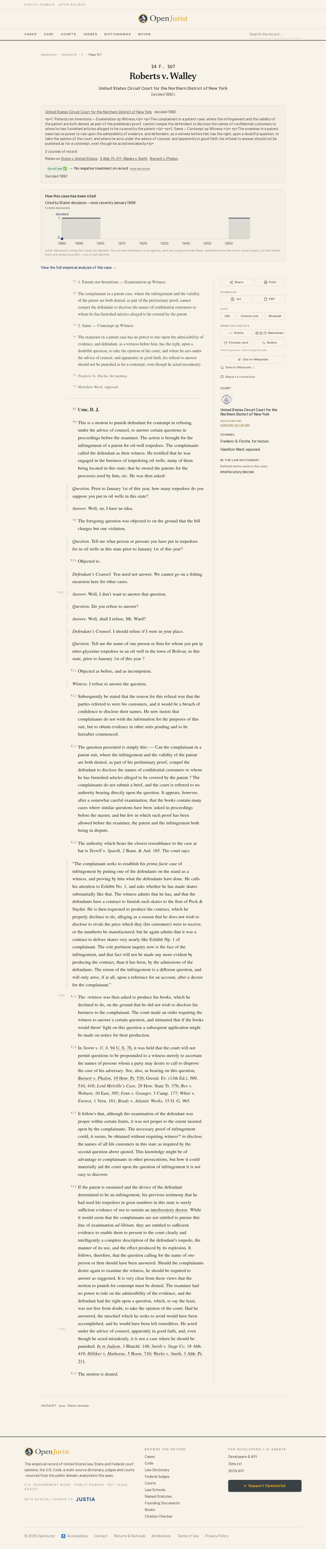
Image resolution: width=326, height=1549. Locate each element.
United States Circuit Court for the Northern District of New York (163, 88)
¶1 (74, 281)
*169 (61, 995)
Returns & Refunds (129, 1536)
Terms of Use (188, 1536)
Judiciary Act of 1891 (235, 424)
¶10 (73, 560)
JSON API (236, 1471)
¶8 (74, 422)
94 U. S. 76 (120, 1047)
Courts (68, 34)
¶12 (73, 696)
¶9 (74, 520)
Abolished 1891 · (231, 420)
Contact (101, 1536)
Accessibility (74, 1536)
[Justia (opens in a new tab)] (86, 1499)
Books (144, 34)
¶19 (73, 1373)
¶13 (73, 746)
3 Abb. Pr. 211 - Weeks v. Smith (123, 159)
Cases (30, 34)
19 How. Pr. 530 (128, 1078)
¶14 (73, 842)
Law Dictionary (157, 1470)
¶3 (74, 325)
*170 (61, 1329)
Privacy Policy (216, 1536)
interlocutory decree (169, 1209)
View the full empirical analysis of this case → (78, 268)
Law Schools (155, 1490)
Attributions (161, 1536)
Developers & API (242, 1457)
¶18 (73, 1186)
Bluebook (275, 316)
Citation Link (249, 316)
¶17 (73, 1113)
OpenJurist (49, 54)
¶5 (74, 375)
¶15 (73, 996)
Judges (90, 34)
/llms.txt (235, 1464)
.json (61, 1405)
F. (83, 54)
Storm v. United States (79, 159)
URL (227, 316)
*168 (59, 592)
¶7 (74, 409)
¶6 (74, 386)
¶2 (74, 293)
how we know (140, 168)
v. (94, 1078)
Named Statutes (158, 1496)
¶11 (73, 670)
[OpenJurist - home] (163, 19)
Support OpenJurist (265, 1485)
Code (49, 34)
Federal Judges (157, 1477)
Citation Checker (159, 1516)
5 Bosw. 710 (139, 1353)
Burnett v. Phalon (164, 159)
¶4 (74, 336)
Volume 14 (69, 54)
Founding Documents (162, 1503)
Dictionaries (117, 34)
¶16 (73, 1047)
